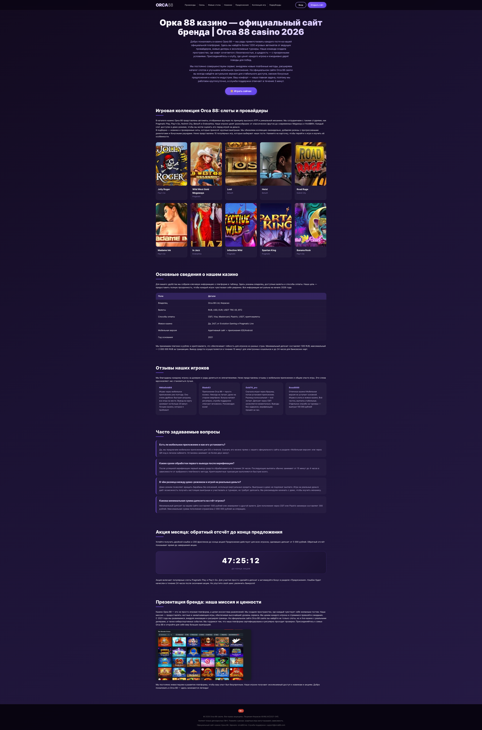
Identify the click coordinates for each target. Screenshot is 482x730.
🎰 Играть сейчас (241, 91)
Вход (301, 5)
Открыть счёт (317, 5)
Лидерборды (275, 5)
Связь (202, 5)
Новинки (228, 5)
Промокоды (190, 5)
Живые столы (214, 5)
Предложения (242, 5)
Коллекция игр (259, 5)
